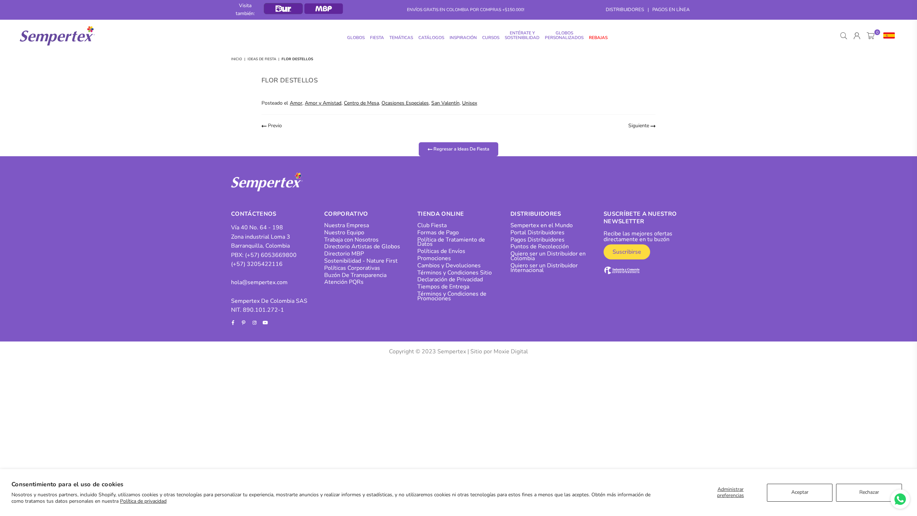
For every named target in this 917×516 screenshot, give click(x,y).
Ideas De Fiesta (262, 59)
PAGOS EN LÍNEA (671, 9)
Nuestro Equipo (344, 232)
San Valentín (445, 103)
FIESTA (377, 37)
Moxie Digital (511, 351)
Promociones (434, 258)
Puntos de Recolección (539, 246)
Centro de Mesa (361, 103)
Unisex (469, 103)
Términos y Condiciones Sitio (454, 273)
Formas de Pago (438, 232)
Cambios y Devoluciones (449, 265)
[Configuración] (887, 35)
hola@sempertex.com (259, 282)
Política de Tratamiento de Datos (451, 242)
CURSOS (490, 37)
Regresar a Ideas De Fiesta (460, 149)
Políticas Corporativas (352, 268)
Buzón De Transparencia (355, 275)
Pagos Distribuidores (537, 240)
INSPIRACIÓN (463, 37)
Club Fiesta (432, 225)
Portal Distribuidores (537, 232)
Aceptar (799, 492)
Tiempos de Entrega (443, 287)
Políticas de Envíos (441, 251)
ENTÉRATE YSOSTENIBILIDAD (522, 35)
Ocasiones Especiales (405, 103)
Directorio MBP (344, 254)
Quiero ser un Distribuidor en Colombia (548, 256)
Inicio (236, 59)
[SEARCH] (843, 35)
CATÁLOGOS (431, 37)
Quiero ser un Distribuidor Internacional (544, 268)
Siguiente (639, 125)
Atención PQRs (344, 282)
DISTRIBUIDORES (625, 9)
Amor (296, 103)
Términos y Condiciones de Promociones (451, 296)
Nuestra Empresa (346, 225)
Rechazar (869, 492)
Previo (274, 125)
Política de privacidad (143, 501)
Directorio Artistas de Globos (362, 246)
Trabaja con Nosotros (351, 240)
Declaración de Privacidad (450, 279)
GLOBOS (356, 37)
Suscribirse (627, 252)
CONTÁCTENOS (254, 214)
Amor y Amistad (323, 103)
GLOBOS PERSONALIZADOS (564, 35)
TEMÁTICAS (401, 37)
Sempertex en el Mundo (541, 225)
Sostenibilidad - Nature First (361, 261)
